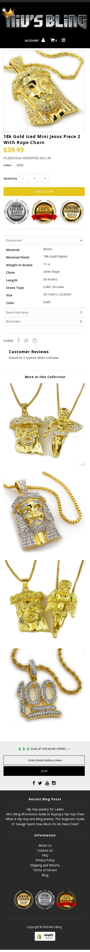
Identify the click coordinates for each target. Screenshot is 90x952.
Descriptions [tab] (17, 312)
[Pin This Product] (34, 341)
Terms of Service (45, 870)
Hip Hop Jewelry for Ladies (45, 809)
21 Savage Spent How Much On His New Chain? (45, 824)
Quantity (10, 178)
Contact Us (45, 850)
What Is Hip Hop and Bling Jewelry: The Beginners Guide (45, 819)
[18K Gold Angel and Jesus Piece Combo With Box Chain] (44, 641)
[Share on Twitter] (26, 341)
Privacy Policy (45, 860)
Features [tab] (14, 240)
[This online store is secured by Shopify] (45, 939)
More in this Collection (45, 377)
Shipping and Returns (45, 865)
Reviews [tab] (13, 321)
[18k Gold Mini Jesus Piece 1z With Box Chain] (44, 553)
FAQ (45, 855)
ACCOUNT (32, 40)
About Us (45, 845)
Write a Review (47, 358)
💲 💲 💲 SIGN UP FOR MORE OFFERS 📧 (44, 749)
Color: (7, 165)
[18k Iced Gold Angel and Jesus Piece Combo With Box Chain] (44, 465)
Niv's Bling (55, 927)
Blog (45, 875)
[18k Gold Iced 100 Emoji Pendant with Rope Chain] (44, 730)
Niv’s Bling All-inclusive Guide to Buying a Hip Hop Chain (45, 814)
